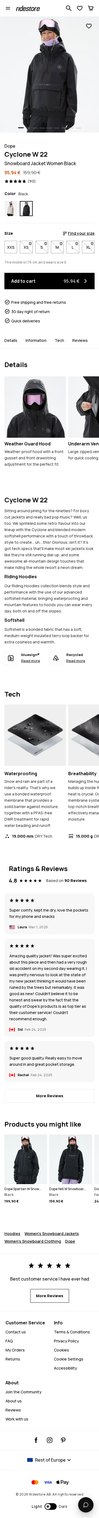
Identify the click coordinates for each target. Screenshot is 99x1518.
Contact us (16, 1331)
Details (10, 340)
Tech (59, 340)
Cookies (61, 1350)
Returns (13, 1359)
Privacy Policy (66, 1341)
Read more (30, 660)
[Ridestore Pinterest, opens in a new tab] (63, 1440)
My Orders (15, 1350)
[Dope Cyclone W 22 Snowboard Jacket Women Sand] (10, 208)
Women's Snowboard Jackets (51, 1233)
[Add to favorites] (89, 26)
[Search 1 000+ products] (68, 8)
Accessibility (65, 1368)
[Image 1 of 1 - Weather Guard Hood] (35, 407)
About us (14, 1401)
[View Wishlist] (79, 8)
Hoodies (12, 1233)
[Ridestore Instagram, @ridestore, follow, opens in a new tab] (50, 1440)
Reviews (80, 340)
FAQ (9, 1341)
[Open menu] (8, 8)
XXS (11, 247)
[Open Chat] (86, 1505)
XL (90, 247)
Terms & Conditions (72, 1331)
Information (36, 340)
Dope (70, 1241)
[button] (50, 1506)
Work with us (17, 1419)
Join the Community (24, 1391)
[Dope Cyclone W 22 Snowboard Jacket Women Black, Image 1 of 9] (49, 74)
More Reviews (49, 1095)
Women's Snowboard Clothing (32, 1241)
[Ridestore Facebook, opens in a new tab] (36, 1440)
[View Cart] (90, 8)
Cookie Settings (68, 1359)
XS (28, 247)
